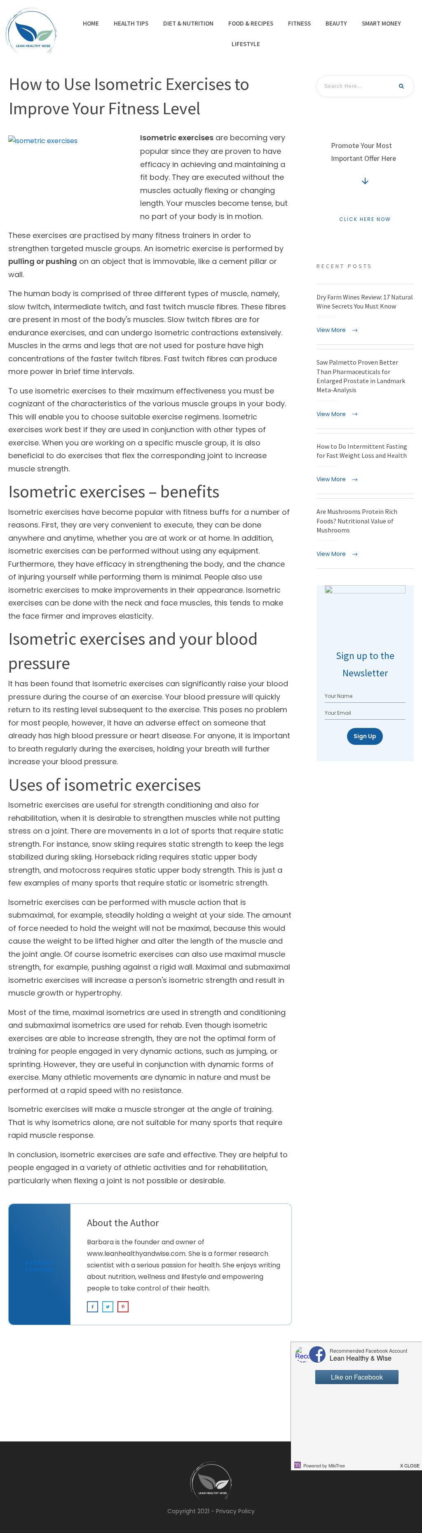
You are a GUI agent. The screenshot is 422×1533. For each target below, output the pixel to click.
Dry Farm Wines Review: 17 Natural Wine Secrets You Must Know (365, 314)
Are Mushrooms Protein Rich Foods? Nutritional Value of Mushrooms (365, 533)
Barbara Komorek (39, 1266)
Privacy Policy (235, 1511)
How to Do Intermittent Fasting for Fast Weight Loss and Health (365, 463)
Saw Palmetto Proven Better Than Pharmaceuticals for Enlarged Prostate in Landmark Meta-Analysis (365, 388)
